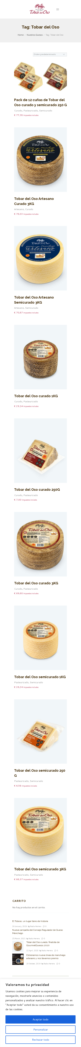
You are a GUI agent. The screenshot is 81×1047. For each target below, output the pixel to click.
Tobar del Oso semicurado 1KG (40, 677)
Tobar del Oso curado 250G (37, 490)
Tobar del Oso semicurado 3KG (40, 869)
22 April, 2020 (32, 950)
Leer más (43, 164)
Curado (18, 110)
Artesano (19, 209)
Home (21, 35)
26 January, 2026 (19, 926)
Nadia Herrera (35, 926)
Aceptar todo (40, 1019)
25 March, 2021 (18, 938)
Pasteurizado (30, 110)
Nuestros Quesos (35, 35)
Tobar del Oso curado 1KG (36, 396)
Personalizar (40, 1029)
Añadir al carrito (43, 80)
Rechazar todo (40, 1040)
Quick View (43, 70)
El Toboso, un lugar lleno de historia (30, 921)
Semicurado (45, 110)
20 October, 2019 (33, 963)
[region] (40, 1013)
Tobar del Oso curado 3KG (36, 583)
